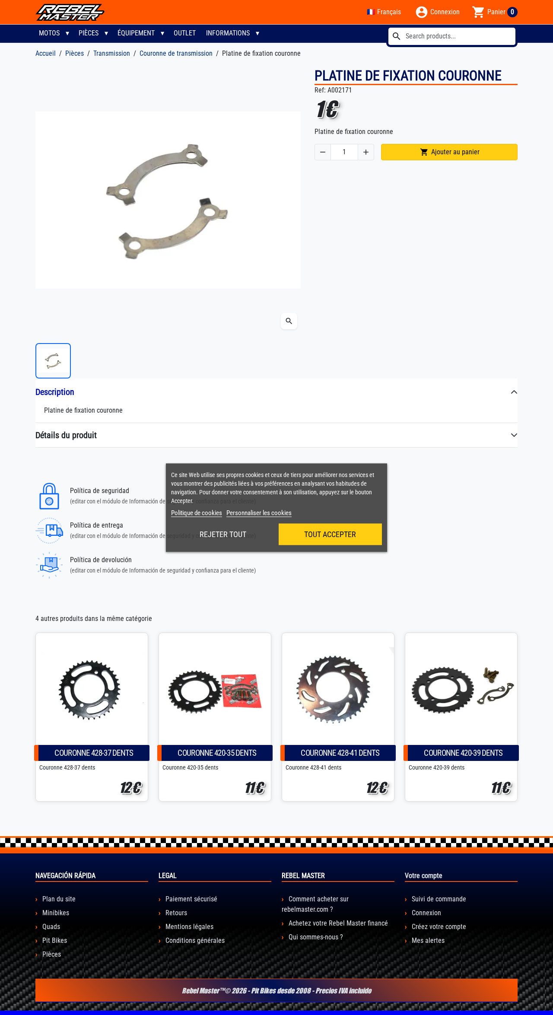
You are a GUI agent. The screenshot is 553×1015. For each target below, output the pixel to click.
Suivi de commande (438, 899)
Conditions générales (194, 940)
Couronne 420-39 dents (463, 753)
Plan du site (58, 899)
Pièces (89, 33)
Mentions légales (188, 927)
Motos (49, 33)
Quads (50, 927)
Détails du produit (66, 435)
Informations (228, 33)
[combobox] (452, 36)
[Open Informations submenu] (257, 33)
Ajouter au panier (450, 152)
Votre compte (423, 876)
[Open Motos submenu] (67, 33)
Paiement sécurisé (190, 899)
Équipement (136, 33)
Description (54, 392)
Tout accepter (330, 533)
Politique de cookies (196, 512)
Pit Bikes (54, 940)
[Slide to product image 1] (53, 361)
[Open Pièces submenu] (106, 33)
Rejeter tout (223, 533)
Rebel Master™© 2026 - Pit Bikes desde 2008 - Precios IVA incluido (276, 990)
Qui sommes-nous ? (315, 937)
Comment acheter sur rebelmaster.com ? (315, 904)
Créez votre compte (438, 927)
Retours (175, 913)
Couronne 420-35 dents (217, 753)
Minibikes (55, 913)
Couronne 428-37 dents (93, 753)
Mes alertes (427, 940)
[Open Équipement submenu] (162, 33)
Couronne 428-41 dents (340, 753)
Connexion (425, 913)
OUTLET (185, 33)
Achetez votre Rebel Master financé (337, 923)
